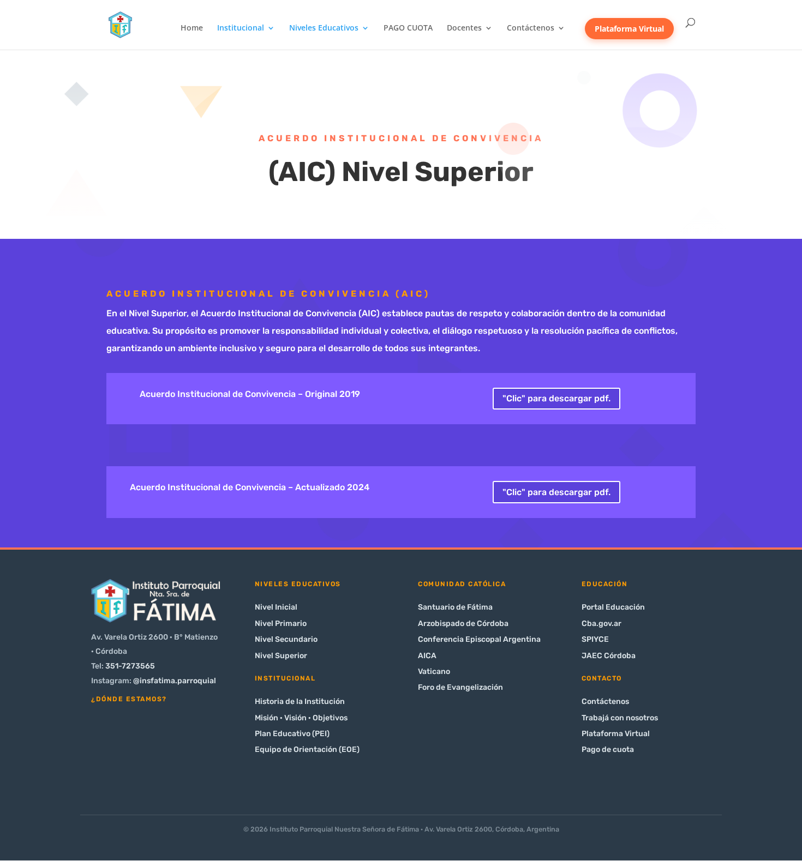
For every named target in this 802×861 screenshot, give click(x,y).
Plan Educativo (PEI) (292, 733)
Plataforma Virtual (629, 28)
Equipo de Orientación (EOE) (307, 749)
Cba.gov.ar (601, 623)
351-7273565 (130, 666)
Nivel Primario (281, 623)
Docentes (464, 28)
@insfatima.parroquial (174, 680)
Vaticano (434, 671)
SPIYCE (595, 639)
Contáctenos (530, 28)
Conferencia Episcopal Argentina (479, 639)
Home (192, 28)
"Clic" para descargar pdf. (556, 398)
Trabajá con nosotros (620, 717)
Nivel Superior (281, 655)
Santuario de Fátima (455, 607)
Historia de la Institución (300, 701)
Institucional (240, 28)
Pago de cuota (608, 749)
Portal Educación (613, 607)
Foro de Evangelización (460, 687)
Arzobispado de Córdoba (463, 623)
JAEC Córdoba (609, 655)
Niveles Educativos (323, 28)
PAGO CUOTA (408, 28)
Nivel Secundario (286, 639)
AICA (427, 655)
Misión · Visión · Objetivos (301, 717)
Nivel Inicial (276, 607)
